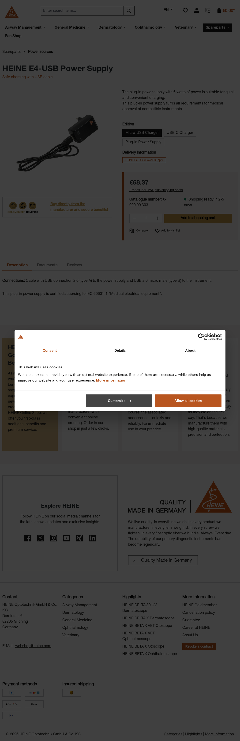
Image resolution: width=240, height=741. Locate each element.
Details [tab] (120, 350)
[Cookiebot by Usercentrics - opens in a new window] (201, 336)
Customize (116, 400)
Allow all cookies (188, 400)
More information (111, 380)
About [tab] (190, 350)
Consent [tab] (50, 350)
